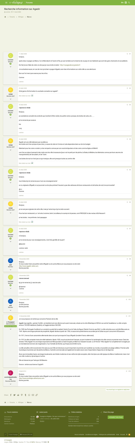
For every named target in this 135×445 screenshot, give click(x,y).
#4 (130, 139)
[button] (6, 2)
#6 (130, 202)
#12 (130, 371)
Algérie (42, 421)
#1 (130, 54)
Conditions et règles (91, 434)
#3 (130, 105)
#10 (130, 299)
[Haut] (127, 434)
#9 (130, 275)
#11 (130, 316)
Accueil (122, 434)
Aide (117, 434)
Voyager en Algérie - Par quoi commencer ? (53, 416)
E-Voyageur (8, 440)
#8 (130, 259)
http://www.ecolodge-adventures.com (31, 378)
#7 (130, 228)
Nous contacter (79, 434)
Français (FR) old (27, 434)
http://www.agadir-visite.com (28, 266)
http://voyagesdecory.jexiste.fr (70, 65)
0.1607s (32, 442)
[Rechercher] (129, 3)
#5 (130, 170)
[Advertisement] (67, 36)
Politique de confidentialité (107, 434)
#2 (130, 88)
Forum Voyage (13, 434)
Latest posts (43, 412)
